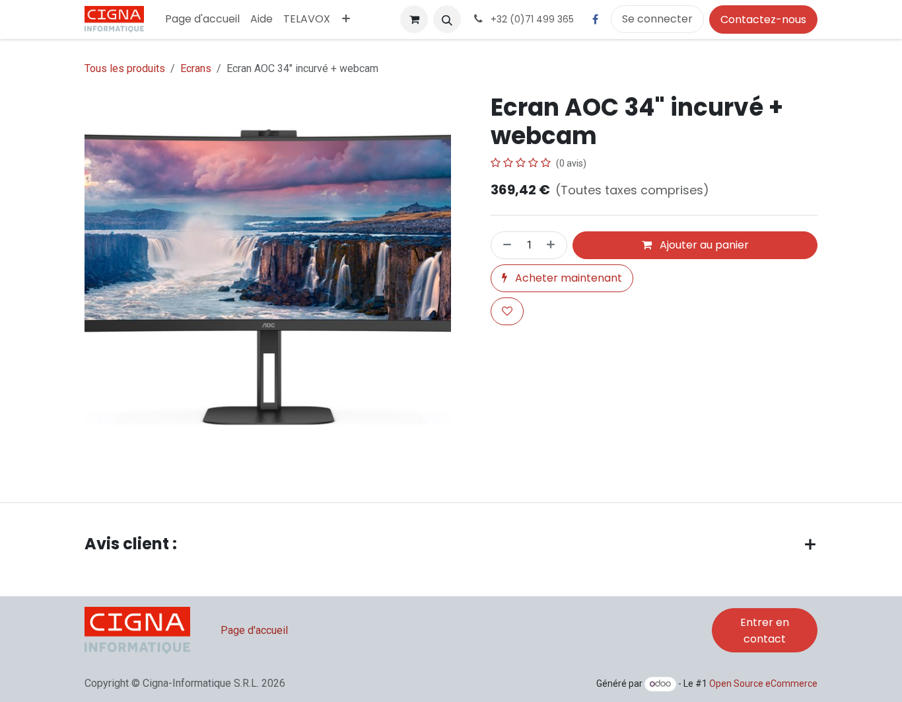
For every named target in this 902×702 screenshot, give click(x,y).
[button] (447, 19)
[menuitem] (202, 19)
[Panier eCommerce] (414, 19)
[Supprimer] (504, 245)
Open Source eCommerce (763, 683)
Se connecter (657, 18)
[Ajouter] (553, 245)
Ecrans (195, 68)
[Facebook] (595, 19)
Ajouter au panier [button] (703, 245)
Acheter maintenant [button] (567, 278)
